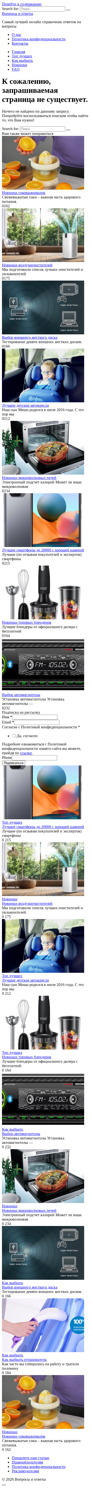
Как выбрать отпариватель (24, 1359)
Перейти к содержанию (21, 4)
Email (8, 722)
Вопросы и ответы (17, 13)
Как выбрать (22, 60)
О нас (16, 35)
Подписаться (13, 763)
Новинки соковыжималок (23, 193)
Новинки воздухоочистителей (27, 265)
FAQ (16, 69)
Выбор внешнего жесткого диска (29, 337)
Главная (18, 52)
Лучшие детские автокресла (25, 405)
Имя (7, 717)
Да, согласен (27, 736)
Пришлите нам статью (30, 1458)
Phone (7, 757)
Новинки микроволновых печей (29, 478)
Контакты (20, 43)
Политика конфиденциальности (39, 39)
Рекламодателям (25, 1471)
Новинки (19, 65)
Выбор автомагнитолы (21, 695)
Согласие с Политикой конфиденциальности (41, 727)
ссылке (26, 753)
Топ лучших (22, 56)
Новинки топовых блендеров (26, 622)
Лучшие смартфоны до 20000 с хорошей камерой (43, 550)
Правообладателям (27, 1462)
